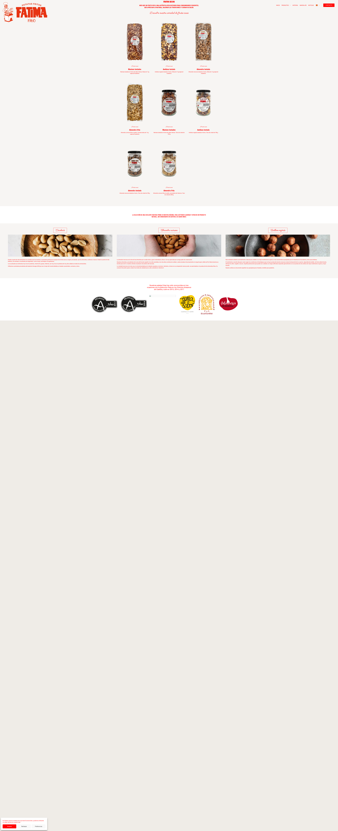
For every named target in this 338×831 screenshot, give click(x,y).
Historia (295, 5)
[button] (60, 230)
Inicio (278, 5)
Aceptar (9, 826)
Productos (285, 5)
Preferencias (38, 826)
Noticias (311, 5)
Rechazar (24, 826)
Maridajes (303, 5)
